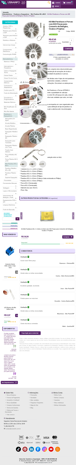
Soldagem (9, 188)
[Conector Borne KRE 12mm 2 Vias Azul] (10, 251)
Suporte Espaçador (11, 177)
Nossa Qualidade (11, 402)
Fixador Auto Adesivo (9, 151)
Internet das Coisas (9, 46)
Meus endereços (59, 402)
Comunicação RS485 (9, 55)
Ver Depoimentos (8, 382)
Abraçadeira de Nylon (10, 119)
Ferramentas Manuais (10, 184)
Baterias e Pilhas (10, 63)
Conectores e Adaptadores (8, 86)
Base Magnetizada (11, 129)
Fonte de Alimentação (11, 94)
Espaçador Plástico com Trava (11, 146)
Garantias (57, 400)
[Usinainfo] (13, 2)
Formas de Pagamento (13, 397)
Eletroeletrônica (9, 59)
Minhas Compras (59, 397)
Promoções (33, 395)
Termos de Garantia (12, 408)
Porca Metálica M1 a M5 (11, 155)
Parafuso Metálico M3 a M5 (10, 169)
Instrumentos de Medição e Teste (9, 197)
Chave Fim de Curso (10, 78)
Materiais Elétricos (10, 103)
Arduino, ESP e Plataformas (9, 27)
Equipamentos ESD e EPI (9, 201)
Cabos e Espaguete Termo (10, 72)
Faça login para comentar (30, 333)
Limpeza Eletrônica (9, 206)
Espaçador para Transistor (10, 141)
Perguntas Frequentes (36, 402)
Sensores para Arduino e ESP (10, 37)
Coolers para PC (9, 90)
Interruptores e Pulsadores (8, 67)
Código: (68, 31)
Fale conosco (10, 414)
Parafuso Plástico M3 (10, 173)
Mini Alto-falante (9, 111)
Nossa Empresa (11, 395)
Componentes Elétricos (10, 82)
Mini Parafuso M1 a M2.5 (11, 164)
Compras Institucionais (13, 405)
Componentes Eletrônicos (9, 51)
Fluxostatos (7, 180)
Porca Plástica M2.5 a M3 (11, 160)
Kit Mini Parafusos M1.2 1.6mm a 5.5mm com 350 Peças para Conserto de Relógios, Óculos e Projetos (47, 229)
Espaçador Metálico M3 (11, 132)
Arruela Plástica (10, 126)
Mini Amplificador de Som (10, 107)
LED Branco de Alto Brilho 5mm (10, 308)
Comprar (66, 237)
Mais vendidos (34, 400)
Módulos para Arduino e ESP (10, 32)
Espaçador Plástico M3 (11, 137)
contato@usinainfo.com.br (13, 429)
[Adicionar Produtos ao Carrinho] (70, 43)
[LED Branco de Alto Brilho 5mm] (10, 294)
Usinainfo (6, 12)
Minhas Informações (60, 405)
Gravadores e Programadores (9, 98)
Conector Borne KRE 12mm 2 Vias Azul (10, 265)
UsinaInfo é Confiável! (12, 400)
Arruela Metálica (10, 123)
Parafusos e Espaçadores (10, 115)
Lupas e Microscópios (10, 192)
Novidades (33, 397)
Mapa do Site (34, 405)
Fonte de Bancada (9, 209)
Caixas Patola (8, 75)
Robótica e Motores (9, 41)
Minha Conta (57, 393)
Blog (31, 408)
